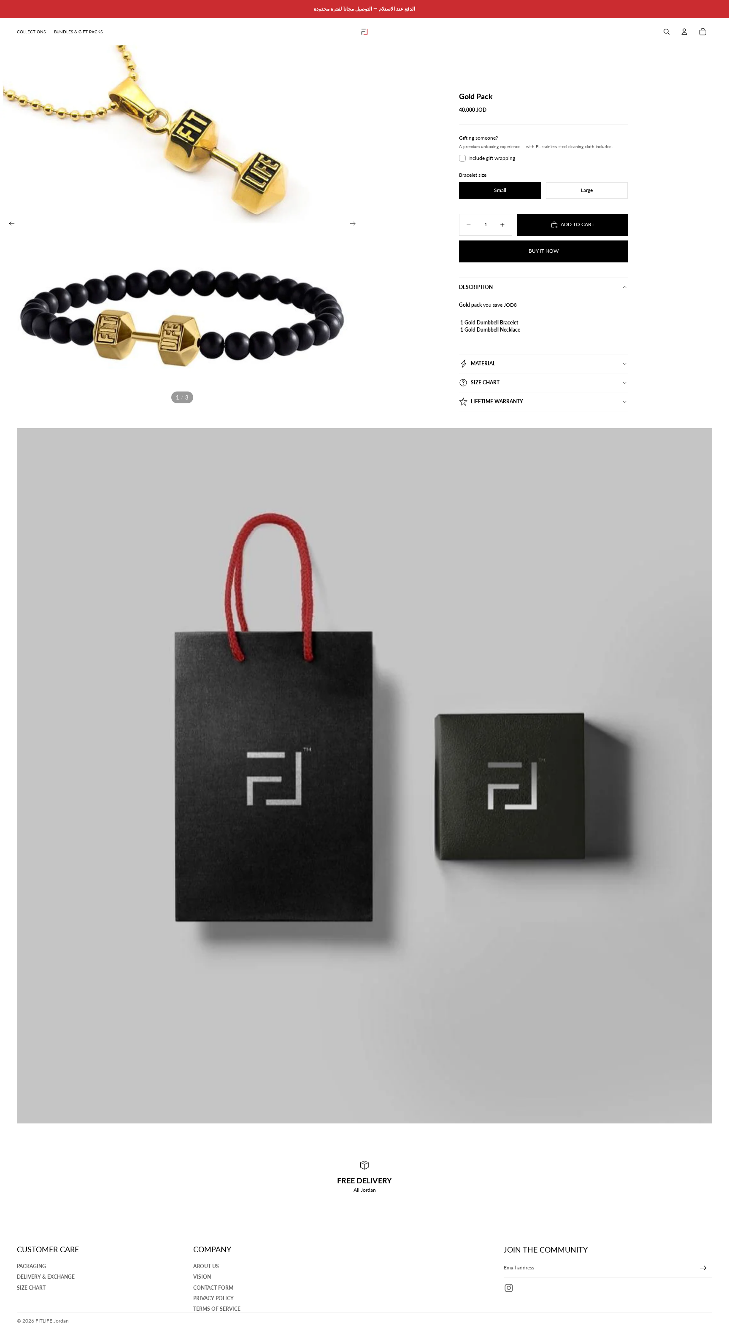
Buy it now (544, 251)
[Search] (666, 31)
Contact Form (213, 1288)
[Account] (684, 31)
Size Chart (485, 382)
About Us (206, 1267)
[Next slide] (355, 224)
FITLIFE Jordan (52, 1321)
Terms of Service (216, 1309)
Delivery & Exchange (46, 1277)
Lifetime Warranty (497, 401)
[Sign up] (703, 1268)
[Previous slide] (9, 224)
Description (476, 287)
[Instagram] (509, 1288)
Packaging (31, 1267)
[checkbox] (487, 158)
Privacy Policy (213, 1298)
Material (483, 363)
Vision (202, 1277)
